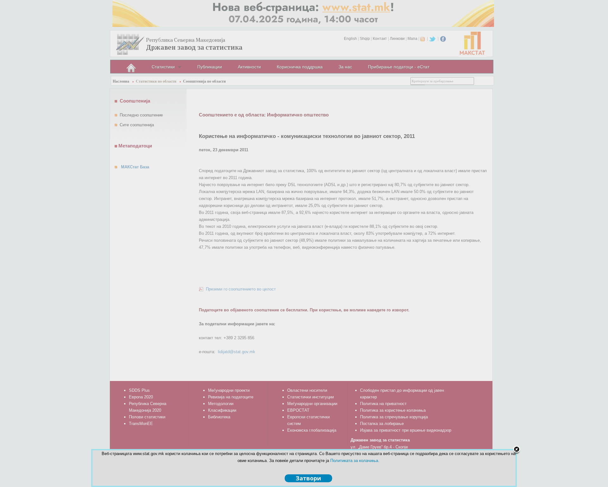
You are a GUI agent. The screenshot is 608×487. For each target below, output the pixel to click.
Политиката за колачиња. (354, 460)
